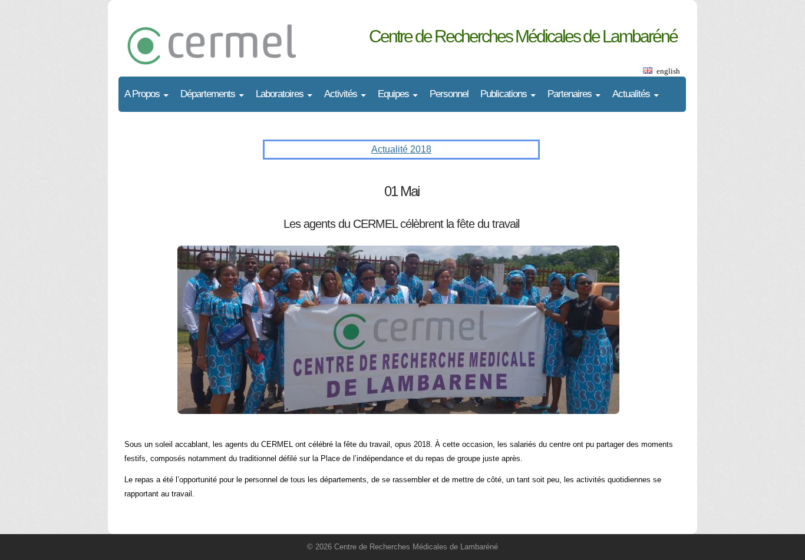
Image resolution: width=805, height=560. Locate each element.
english (668, 71)
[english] (647, 71)
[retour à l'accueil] (236, 32)
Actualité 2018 (401, 149)
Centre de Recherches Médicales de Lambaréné (523, 36)
